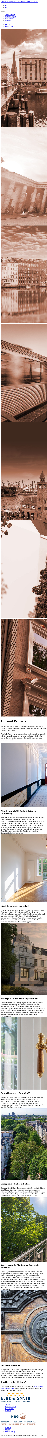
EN (6, 7)
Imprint (7, 24)
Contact (8, 1428)
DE (6, 5)
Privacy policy (10, 26)
